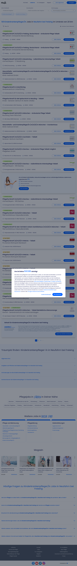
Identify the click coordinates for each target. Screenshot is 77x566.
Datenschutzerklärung (49, 290)
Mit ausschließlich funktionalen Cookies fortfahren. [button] (47, 281)
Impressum (17, 291)
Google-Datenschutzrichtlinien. (36, 291)
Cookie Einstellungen (46, 294)
